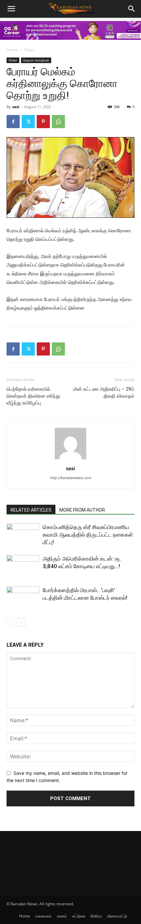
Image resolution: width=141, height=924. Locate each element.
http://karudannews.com (70, 477)
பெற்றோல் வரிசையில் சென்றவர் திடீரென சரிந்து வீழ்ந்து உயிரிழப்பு (33, 396)
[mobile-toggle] (11, 9)
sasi (15, 106)
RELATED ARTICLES (30, 510)
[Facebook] (13, 121)
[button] (132, 9)
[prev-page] (11, 622)
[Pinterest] (43, 121)
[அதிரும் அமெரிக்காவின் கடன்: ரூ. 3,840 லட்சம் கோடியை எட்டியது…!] (23, 566)
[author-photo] (70, 459)
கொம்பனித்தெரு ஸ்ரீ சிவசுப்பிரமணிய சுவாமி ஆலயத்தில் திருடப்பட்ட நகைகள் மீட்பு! (88, 534)
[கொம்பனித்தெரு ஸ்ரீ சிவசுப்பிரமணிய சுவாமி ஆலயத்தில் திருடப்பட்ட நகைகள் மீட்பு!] (23, 534)
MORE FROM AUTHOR (82, 510)
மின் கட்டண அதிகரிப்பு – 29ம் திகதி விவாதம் (103, 392)
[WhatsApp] (58, 121)
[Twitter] (28, 121)
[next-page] (21, 622)
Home (12, 50)
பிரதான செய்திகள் (36, 60)
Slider (29, 50)
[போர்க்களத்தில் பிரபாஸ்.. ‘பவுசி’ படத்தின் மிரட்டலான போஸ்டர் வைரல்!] (23, 598)
